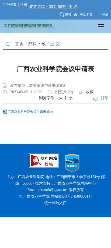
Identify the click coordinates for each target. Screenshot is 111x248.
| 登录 (104, 15)
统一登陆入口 (55, 203)
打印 (104, 98)
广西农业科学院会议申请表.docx (30, 112)
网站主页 (85, 15)
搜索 (68, 15)
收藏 (89, 92)
